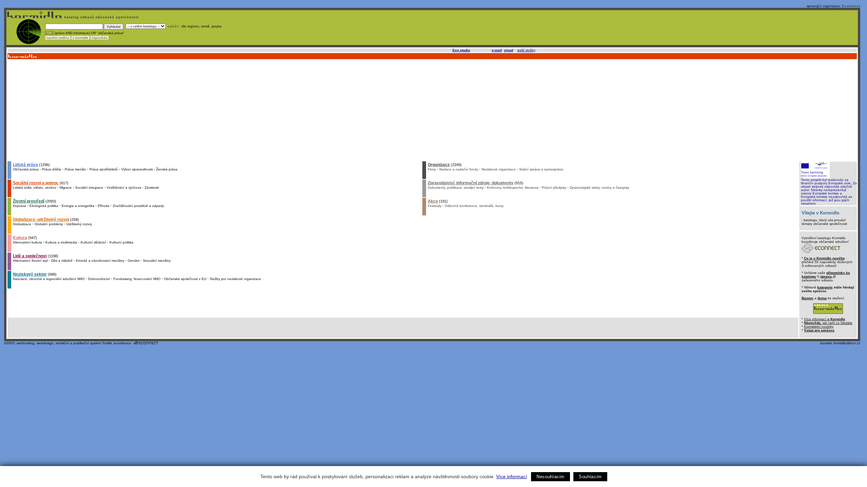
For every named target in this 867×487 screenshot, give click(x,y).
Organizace (439, 164)
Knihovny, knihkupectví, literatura (512, 187)
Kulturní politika (121, 242)
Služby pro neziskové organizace (235, 279)
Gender (134, 260)
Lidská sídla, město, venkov (34, 187)
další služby (526, 50)
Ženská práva (166, 169)
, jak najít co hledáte (828, 323)
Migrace (66, 187)
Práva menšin (75, 169)
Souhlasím (590, 476)
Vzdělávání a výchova (124, 187)
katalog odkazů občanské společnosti (101, 17)
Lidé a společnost (30, 256)
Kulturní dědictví (93, 242)
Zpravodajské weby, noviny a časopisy (599, 187)
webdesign (45, 343)
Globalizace (22, 224)
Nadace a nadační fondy (458, 169)
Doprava (19, 206)
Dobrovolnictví (99, 279)
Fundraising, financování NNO (137, 279)
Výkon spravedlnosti (137, 169)
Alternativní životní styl (30, 260)
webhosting (26, 343)
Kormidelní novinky (818, 326)
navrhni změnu (57, 38)
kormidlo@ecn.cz (847, 343)
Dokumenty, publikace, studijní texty (456, 187)
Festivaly (434, 206)
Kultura (20, 237)
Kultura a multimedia (61, 242)
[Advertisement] (432, 110)
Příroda (103, 206)
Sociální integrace (89, 187)
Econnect (851, 6)
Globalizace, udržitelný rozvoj (41, 219)
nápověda (99, 38)
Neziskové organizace (499, 169)
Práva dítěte (51, 169)
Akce (433, 201)
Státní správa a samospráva (541, 169)
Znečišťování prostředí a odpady (138, 206)
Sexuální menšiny (157, 260)
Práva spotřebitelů (103, 169)
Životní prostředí (28, 201)
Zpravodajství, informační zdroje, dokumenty (470, 183)
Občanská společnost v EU (185, 279)
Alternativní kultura (27, 242)
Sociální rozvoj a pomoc (36, 183)
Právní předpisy (554, 187)
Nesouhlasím (550, 476)
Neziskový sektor (30, 274)
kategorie (825, 287)
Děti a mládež (61, 260)
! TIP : (49, 33)
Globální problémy (49, 224)
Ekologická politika (43, 206)
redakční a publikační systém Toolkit (84, 343)
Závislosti (152, 187)
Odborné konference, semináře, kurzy (474, 206)
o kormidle (80, 38)
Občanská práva (26, 169)
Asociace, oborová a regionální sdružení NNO (49, 279)
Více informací (511, 476)
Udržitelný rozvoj (79, 224)
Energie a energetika (78, 206)
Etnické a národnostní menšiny (100, 260)
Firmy (432, 169)
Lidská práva (25, 164)
